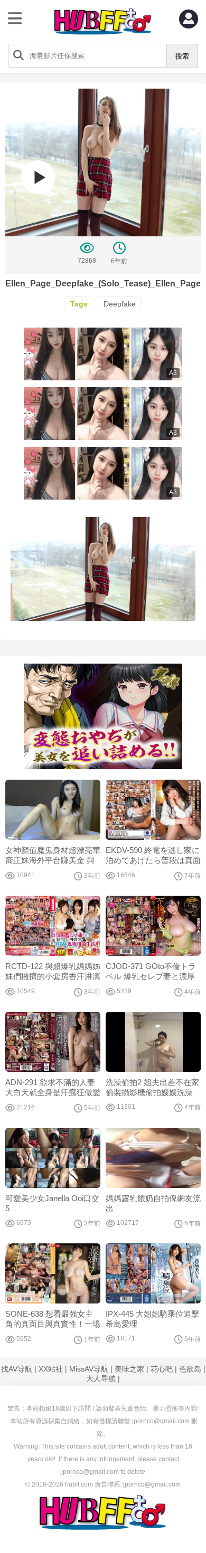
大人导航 (101, 1378)
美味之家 (129, 1369)
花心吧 (162, 1369)
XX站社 (51, 1369)
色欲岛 (190, 1369)
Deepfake (120, 304)
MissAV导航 (88, 1369)
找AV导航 (16, 1369)
